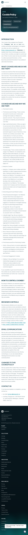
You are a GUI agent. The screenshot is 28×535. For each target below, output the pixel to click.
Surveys (3, 448)
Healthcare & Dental (6, 462)
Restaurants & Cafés (6, 470)
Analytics (3, 455)
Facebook (3, 521)
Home (2, 5)
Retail (2, 468)
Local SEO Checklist (6, 499)
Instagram (3, 523)
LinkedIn (3, 527)
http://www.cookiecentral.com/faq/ (13, 324)
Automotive (4, 464)
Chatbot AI (4, 444)
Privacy (3, 508)
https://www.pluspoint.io (8, 50)
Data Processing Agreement (11, 27)
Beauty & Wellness (5, 475)
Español (3, 429)
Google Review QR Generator (8, 494)
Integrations (4, 492)
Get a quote (4, 488)
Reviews (3, 438)
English (3, 425)
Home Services (4, 477)
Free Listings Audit (5, 496)
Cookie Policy (7, 24)
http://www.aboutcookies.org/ (16, 322)
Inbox (2, 442)
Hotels (3, 472)
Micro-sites (4, 446)
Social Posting (4, 440)
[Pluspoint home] (5, 2)
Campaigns (4, 451)
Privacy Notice (7, 21)
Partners (3, 486)
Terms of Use (17, 21)
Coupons (3, 453)
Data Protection (5, 514)
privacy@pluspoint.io (14, 394)
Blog (2, 490)
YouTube (3, 529)
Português (3, 427)
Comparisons (4, 501)
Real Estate (4, 466)
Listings (3, 436)
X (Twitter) (3, 525)
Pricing (3, 484)
